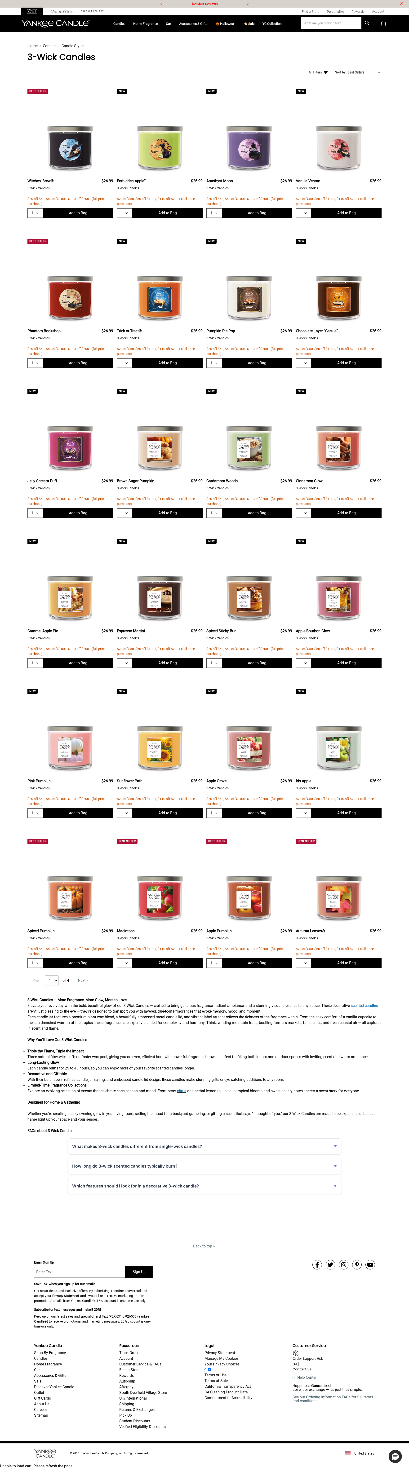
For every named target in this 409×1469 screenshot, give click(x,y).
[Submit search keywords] (367, 23)
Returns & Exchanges (137, 1409)
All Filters (315, 72)
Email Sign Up (44, 1262)
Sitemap (41, 1415)
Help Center (306, 1377)
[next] (247, 3)
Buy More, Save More (205, 3)
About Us (41, 1404)
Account (126, 1358)
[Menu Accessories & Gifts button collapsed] (209, 24)
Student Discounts (134, 1421)
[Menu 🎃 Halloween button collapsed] (237, 24)
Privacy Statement (65, 1296)
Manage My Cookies (221, 1358)
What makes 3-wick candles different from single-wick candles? (137, 1146)
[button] (395, 1456)
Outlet (39, 1392)
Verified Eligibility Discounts (142, 1426)
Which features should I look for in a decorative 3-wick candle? (135, 1185)
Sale (37, 1381)
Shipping (126, 1404)
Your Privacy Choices (222, 1364)
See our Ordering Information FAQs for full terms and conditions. (333, 1399)
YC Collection (272, 24)
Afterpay (126, 1387)
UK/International (133, 1398)
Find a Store (129, 1370)
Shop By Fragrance (50, 1353)
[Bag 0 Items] (383, 24)
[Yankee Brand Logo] (55, 23)
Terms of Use (215, 1375)
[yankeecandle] (34, 11)
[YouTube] (370, 1264)
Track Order (128, 1353)
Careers (40, 1409)
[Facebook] (317, 1264)
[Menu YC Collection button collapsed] (283, 24)
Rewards (126, 1375)
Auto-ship (127, 1381)
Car (168, 24)
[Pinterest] (357, 1264)
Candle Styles (73, 46)
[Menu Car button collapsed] (173, 24)
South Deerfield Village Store (143, 1392)
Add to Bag (78, 213)
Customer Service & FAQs (140, 1364)
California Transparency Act (227, 1386)
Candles (119, 24)
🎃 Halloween (225, 24)
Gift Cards (42, 1398)
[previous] (161, 3)
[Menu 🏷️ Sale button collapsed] (256, 24)
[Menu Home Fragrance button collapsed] (160, 24)
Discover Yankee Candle (54, 1387)
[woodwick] (62, 11)
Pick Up (125, 1415)
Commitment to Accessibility (228, 1398)
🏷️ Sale (249, 24)
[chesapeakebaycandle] (92, 11)
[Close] (401, 4)
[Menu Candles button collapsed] (127, 24)
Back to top (202, 1246)
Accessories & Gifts (193, 24)
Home (33, 46)
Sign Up (139, 1271)
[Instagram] (343, 1264)
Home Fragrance (145, 24)
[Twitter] (330, 1264)
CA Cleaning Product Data (226, 1392)
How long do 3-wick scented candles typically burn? (125, 1166)
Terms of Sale (216, 1380)
